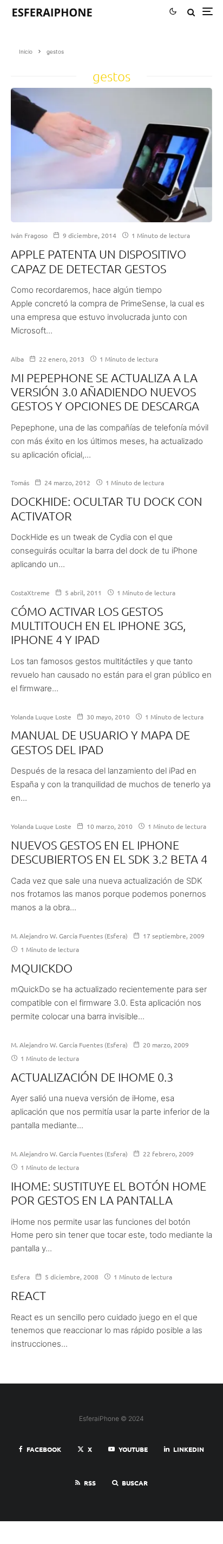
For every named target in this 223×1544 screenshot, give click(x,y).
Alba (17, 359)
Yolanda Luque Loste (41, 716)
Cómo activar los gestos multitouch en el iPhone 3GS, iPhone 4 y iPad (98, 625)
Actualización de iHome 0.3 (92, 1077)
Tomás (20, 482)
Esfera (20, 1276)
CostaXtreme (30, 592)
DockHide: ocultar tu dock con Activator (106, 508)
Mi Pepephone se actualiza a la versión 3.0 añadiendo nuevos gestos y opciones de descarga (105, 391)
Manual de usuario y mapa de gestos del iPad (100, 742)
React (28, 1295)
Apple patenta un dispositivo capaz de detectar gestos (98, 261)
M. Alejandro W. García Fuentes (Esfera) (69, 935)
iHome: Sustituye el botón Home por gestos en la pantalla (108, 1193)
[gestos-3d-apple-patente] (111, 155)
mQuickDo (42, 968)
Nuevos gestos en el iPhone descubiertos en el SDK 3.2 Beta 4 (109, 852)
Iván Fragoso (29, 235)
